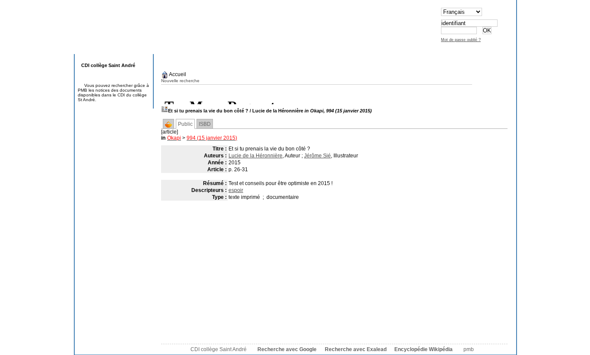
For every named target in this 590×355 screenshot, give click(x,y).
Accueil (177, 74)
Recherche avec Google (287, 349)
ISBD (205, 124)
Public (185, 124)
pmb (468, 349)
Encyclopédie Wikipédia (423, 349)
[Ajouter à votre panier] (168, 124)
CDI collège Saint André (218, 349)
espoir (235, 190)
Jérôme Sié (317, 156)
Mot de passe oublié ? (461, 40)
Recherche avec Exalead (356, 349)
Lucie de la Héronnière (255, 156)
